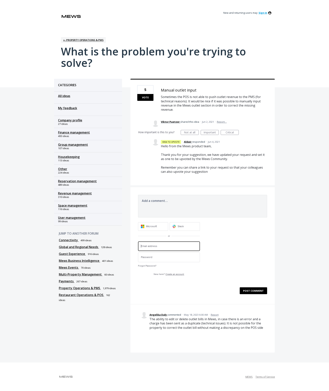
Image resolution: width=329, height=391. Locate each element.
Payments (66, 281)
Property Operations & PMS (80, 288)
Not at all (191, 133)
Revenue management (75, 193)
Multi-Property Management (80, 274)
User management (71, 218)
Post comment (253, 290)
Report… (222, 121)
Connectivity (69, 240)
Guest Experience (72, 254)
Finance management (74, 132)
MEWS (249, 376)
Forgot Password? (147, 265)
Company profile (70, 120)
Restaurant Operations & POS (81, 295)
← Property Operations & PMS (83, 40)
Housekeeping (69, 157)
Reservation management (77, 181)
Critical (232, 133)
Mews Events (69, 267)
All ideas (64, 96)
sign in (263, 12)
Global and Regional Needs (79, 247)
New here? (169, 274)
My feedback (67, 108)
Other (62, 169)
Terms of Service (265, 376)
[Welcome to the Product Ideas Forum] (71, 16)
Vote (145, 97)
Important (211, 133)
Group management (73, 145)
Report (215, 314)
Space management (72, 205)
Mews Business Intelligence (79, 261)
